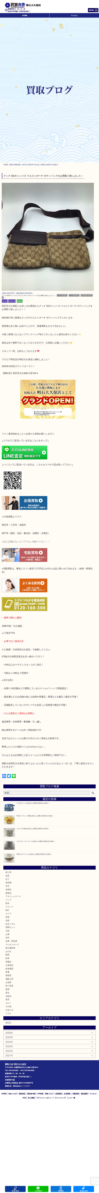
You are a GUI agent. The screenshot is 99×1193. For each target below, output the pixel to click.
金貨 (7, 920)
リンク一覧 (71, 1097)
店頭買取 (58, 1093)
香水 (7, 992)
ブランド (12, 301)
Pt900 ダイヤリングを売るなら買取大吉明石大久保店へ (34, 854)
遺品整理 (84, 1093)
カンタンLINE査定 (38, 1189)
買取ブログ (49, 1093)
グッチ (4, 301)
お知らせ (9, 1009)
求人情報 (31, 1097)
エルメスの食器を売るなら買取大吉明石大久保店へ (32, 828)
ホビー (8, 1002)
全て (7, 879)
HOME (24, 15)
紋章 (7, 958)
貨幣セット (10, 927)
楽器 (7, 989)
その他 (8, 1006)
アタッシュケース (13, 896)
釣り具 (8, 872)
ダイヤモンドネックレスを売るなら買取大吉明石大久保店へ (35, 841)
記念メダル (10, 923)
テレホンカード (12, 944)
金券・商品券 (11, 941)
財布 (7, 903)
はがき (8, 951)
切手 (7, 937)
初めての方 (13, 1093)
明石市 (19, 301)
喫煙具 (8, 975)
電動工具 (9, 978)
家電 (7, 971)
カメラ (8, 913)
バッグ (8, 899)
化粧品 (8, 996)
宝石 (7, 885)
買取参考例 (31, 1093)
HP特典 (40, 1093)
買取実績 (83, 1189)
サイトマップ (60, 1097)
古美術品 (9, 965)
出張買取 (67, 1093)
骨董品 (8, 961)
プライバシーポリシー (44, 1097)
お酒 (7, 934)
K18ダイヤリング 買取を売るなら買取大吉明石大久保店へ (34, 816)
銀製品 (8, 892)
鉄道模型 (9, 968)
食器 (7, 916)
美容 (7, 999)
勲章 (7, 954)
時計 (7, 910)
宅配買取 (75, 1093)
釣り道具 (9, 985)
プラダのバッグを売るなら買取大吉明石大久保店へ (32, 803)
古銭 (7, 930)
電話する (15, 1189)
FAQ (24, 1097)
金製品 (8, 889)
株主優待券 (10, 947)
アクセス (74, 15)
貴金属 (8, 882)
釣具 (7, 875)
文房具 (8, 982)
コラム (8, 1013)
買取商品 (22, 1093)
